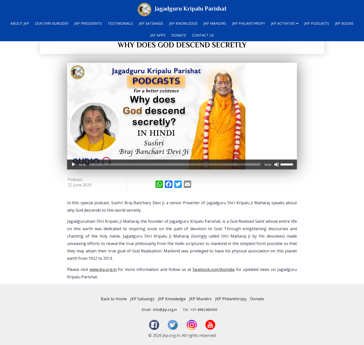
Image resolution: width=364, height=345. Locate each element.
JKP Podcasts (316, 23)
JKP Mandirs (215, 23)
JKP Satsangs (151, 23)
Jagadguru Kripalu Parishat (191, 8)
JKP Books (344, 23)
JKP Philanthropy (248, 23)
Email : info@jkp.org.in (159, 309)
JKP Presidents (88, 23)
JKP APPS (157, 35)
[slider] (287, 164)
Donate (178, 35)
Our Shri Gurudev (51, 23)
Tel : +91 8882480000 (200, 309)
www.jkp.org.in (103, 269)
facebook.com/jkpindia (213, 269)
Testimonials (120, 23)
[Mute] (276, 164)
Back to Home (114, 299)
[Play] (73, 164)
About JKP (19, 23)
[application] (182, 164)
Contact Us (203, 35)
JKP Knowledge (183, 23)
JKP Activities (283, 23)
